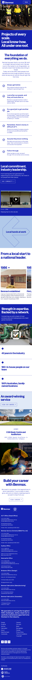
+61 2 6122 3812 (5, 588)
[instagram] (9, 642)
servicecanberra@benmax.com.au (9, 535)
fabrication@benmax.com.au (8, 589)
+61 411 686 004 (5, 548)
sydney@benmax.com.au (7, 550)
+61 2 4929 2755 (5, 561)
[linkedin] (5, 642)
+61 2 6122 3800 (5, 518)
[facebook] (2, 642)
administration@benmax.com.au (9, 519)
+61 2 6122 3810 (5, 533)
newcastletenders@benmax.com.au (10, 563)
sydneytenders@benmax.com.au (9, 551)
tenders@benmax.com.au (7, 521)
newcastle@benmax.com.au (8, 562)
